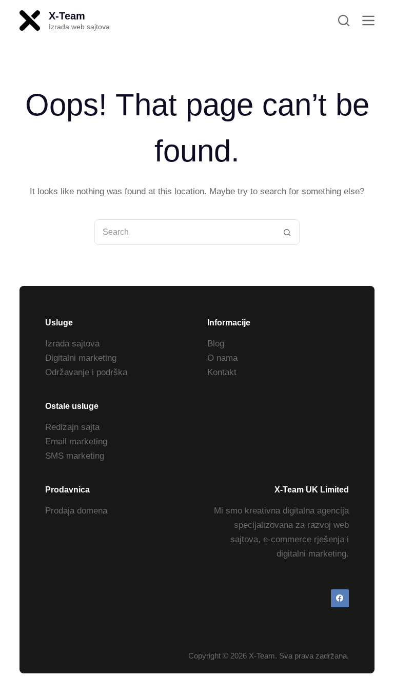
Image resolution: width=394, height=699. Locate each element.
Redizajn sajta (72, 427)
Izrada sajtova (72, 343)
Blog (215, 343)
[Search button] (286, 232)
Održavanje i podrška (86, 372)
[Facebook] (340, 598)
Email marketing (76, 441)
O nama (222, 358)
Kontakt (222, 372)
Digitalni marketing (80, 358)
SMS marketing (74, 456)
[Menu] (368, 20)
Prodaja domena (76, 511)
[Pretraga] (343, 20)
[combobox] (184, 232)
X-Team (67, 16)
